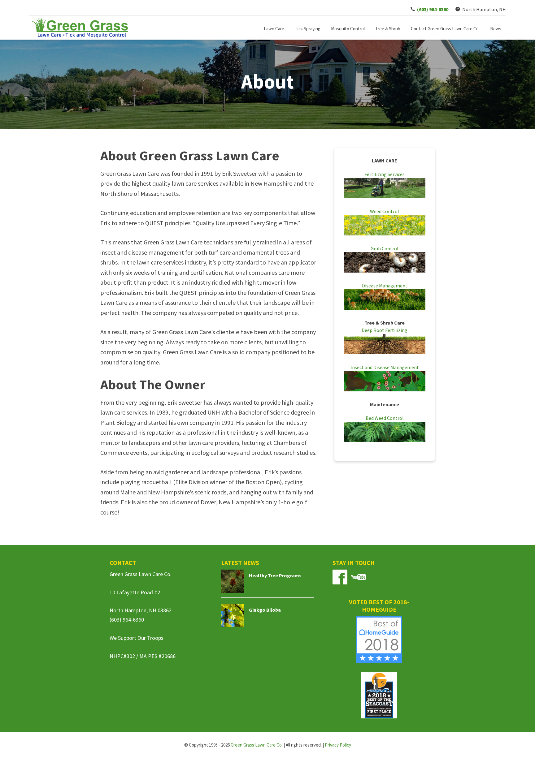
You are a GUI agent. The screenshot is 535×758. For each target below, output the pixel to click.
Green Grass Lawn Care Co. (257, 745)
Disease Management (384, 285)
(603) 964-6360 (127, 619)
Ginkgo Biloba (265, 610)
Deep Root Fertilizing (384, 330)
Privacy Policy (338, 745)
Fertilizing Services (384, 174)
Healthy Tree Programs (275, 575)
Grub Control (384, 248)
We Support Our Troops (136, 637)
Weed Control (384, 211)
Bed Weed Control (385, 418)
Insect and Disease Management (384, 367)
